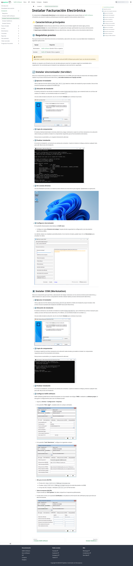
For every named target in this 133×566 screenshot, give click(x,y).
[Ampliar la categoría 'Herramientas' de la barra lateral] (18, 38)
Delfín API (44, 52)
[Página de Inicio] (33, 6)
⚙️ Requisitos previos (106, 9)
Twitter (54, 557)
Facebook (54, 553)
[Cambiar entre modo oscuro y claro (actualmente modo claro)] (131, 2)
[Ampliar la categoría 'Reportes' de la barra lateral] (18, 36)
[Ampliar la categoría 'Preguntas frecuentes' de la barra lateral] (18, 43)
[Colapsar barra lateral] (10, 543)
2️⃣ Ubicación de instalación (108, 15)
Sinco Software (26, 553)
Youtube (54, 551)
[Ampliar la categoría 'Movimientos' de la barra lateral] (18, 31)
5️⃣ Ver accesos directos (108, 21)
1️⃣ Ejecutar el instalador (108, 13)
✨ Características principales (108, 7)
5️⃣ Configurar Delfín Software (109, 35)
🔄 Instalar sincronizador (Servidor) (109, 11)
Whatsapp (85, 551)
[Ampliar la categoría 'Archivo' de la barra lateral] (18, 28)
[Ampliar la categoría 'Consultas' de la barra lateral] (18, 33)
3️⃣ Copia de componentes (108, 17)
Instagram (55, 555)
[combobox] (122, 2)
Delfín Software (18, 2)
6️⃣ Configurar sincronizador (109, 23)
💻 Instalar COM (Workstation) (108, 25)
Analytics (45, 2)
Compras (39, 2)
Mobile (33, 2)
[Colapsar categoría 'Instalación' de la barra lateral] (18, 11)
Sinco (25, 2)
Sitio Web (85, 555)
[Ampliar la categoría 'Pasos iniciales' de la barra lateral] (18, 26)
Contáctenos (86, 553)
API (29, 2)
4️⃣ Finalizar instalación (107, 19)
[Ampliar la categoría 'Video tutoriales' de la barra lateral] (18, 41)
